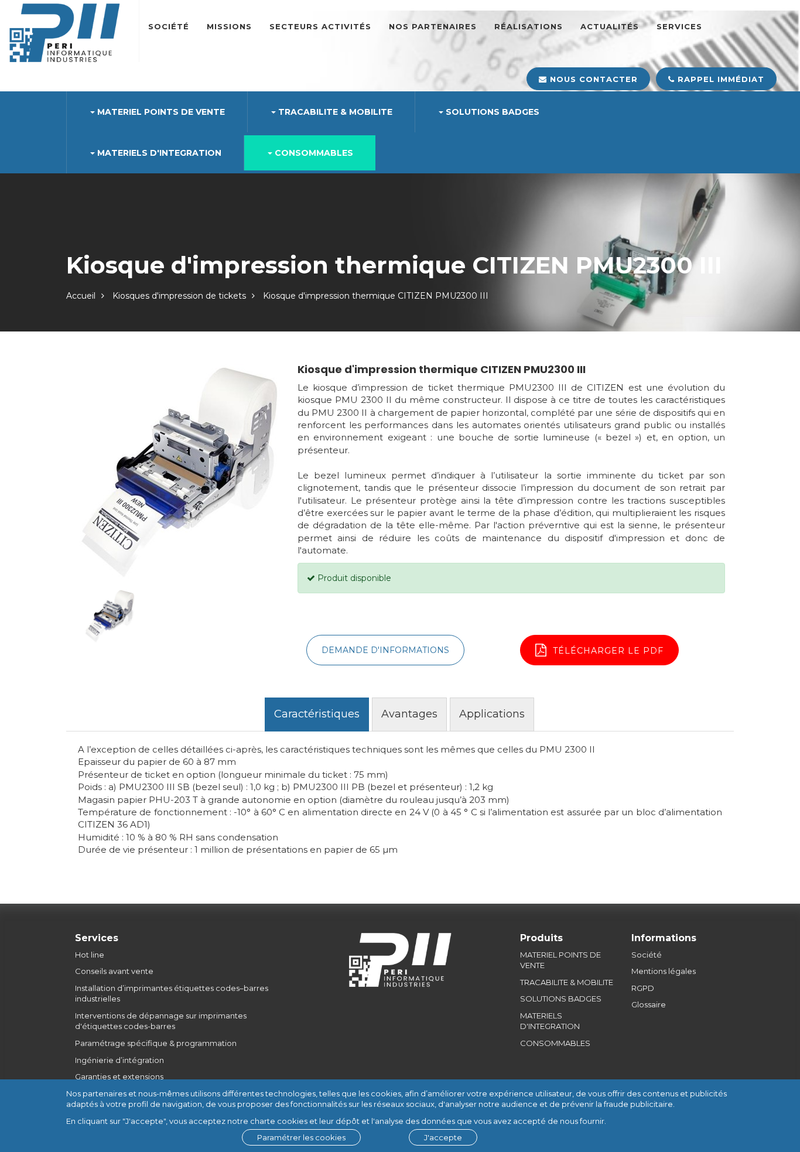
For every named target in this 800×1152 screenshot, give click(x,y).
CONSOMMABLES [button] (312, 153)
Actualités (609, 26)
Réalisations (528, 26)
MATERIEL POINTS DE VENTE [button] (160, 112)
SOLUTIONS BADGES (560, 998)
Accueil (80, 295)
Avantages (409, 713)
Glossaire (648, 1004)
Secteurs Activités (320, 26)
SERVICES (679, 26)
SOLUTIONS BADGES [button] (491, 112)
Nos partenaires (433, 26)
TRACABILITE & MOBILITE (566, 982)
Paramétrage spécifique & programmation (156, 1043)
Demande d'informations (385, 650)
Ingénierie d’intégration (119, 1060)
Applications (492, 713)
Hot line (89, 954)
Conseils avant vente (114, 971)
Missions (229, 26)
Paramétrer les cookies (301, 1137)
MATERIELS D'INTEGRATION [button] (158, 153)
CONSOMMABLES (555, 1043)
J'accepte (443, 1137)
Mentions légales (663, 971)
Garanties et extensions (119, 1076)
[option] (177, 472)
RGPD (642, 988)
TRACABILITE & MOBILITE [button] (334, 112)
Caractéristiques (317, 713)
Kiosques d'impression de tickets (179, 295)
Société (168, 26)
